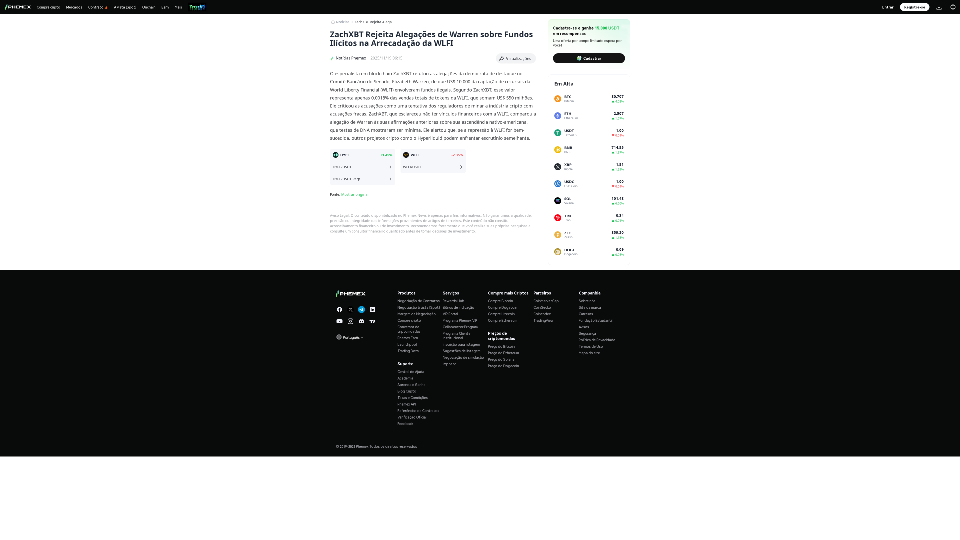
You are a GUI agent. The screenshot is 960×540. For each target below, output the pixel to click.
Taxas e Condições (413, 397)
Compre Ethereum (502, 320)
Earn (165, 7)
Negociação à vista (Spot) (419, 307)
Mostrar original (354, 194)
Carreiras (586, 314)
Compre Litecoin (501, 314)
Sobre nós (587, 300)
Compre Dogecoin (502, 307)
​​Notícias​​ (343, 22)
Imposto (449, 364)
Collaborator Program (460, 326)
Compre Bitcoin (500, 300)
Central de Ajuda (411, 371)
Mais (178, 7)
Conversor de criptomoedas (409, 329)
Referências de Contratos (418, 410)
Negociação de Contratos (419, 300)
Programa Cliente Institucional (456, 335)
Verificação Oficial (412, 417)
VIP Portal (450, 314)
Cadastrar (592, 58)
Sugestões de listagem (461, 350)
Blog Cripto (407, 391)
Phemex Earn (408, 338)
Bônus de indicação (458, 307)
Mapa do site (589, 352)
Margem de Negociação (417, 314)
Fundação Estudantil (595, 320)
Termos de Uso (591, 346)
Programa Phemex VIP (460, 320)
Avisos (584, 326)
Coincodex (542, 314)
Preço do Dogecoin (503, 366)
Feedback (405, 423)
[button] (516, 58)
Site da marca (590, 307)
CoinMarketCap (546, 300)
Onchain (149, 7)
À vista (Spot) (125, 7)
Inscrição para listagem (461, 344)
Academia (405, 378)
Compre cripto (48, 7)
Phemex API (407, 404)
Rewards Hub (453, 300)
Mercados (74, 7)
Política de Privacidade (597, 340)
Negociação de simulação (463, 357)
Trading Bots (408, 350)
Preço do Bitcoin (501, 346)
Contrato (96, 7)
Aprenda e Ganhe (412, 384)
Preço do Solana (501, 359)
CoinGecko (542, 307)
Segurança (587, 333)
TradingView (544, 320)
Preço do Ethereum (503, 352)
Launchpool (407, 344)
